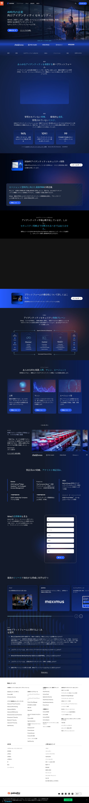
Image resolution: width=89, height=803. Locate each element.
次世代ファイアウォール (33, 691)
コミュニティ (48, 751)
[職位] (60, 540)
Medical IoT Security (11, 720)
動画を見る (11, 30)
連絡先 (37, 3)
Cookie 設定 (68, 799)
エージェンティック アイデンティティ (69, 703)
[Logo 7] (31, 45)
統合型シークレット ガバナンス (68, 709)
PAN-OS (29, 707)
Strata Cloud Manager (32, 702)
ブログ (26, 3)
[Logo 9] (55, 45)
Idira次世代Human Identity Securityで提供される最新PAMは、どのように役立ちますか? (36, 655)
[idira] (10, 3)
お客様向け (9, 759)
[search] (75, 3)
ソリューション (20, 3)
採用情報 (9, 751)
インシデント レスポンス (66, 725)
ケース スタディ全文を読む (13, 453)
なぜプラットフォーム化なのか (31, 53)
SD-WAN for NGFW (32, 704)
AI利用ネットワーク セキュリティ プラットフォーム (18, 687)
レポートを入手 (75, 165)
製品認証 (47, 767)
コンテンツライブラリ (50, 753)
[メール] (60, 530)
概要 (8, 53)
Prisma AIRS (10, 694)
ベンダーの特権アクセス (66, 714)
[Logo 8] (43, 45)
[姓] (60, 525)
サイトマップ (48, 772)
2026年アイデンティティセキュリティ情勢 (36, 146)
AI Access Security (11, 697)
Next (81, 616)
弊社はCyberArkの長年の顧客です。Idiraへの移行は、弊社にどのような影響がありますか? (36, 636)
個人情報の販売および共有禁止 (52, 780)
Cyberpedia (48, 756)
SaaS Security (10, 725)
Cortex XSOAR (46, 717)
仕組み (45, 53)
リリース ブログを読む (25, 30)
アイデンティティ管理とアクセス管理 (69, 693)
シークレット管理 (65, 706)
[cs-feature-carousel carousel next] (86, 440)
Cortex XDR (45, 714)
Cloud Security (46, 691)
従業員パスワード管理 (66, 701)
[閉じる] (86, 799)
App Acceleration (31, 721)
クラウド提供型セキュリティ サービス (15, 701)
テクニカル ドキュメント (51, 775)
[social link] (59, 794)
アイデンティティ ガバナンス (67, 698)
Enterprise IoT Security (12, 717)
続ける (59, 557)
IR (7, 761)
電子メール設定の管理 (50, 761)
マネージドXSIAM (46, 726)
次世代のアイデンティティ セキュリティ (69, 687)
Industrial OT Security (12, 722)
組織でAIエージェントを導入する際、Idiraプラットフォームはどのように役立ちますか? (35, 667)
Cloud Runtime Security (48, 702)
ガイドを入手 (76, 298)
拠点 (8, 764)
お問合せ (9, 753)
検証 (68, 53)
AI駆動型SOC (46, 709)
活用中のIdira (78, 53)
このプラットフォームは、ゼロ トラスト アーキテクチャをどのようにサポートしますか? (36, 649)
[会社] (60, 535)
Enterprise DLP (31, 727)
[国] (60, 551)
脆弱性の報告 (48, 770)
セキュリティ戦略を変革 (66, 728)
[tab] (37, 455)
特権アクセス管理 (65, 690)
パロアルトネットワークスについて (14, 748)
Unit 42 (47, 778)
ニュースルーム (10, 767)
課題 (17, 53)
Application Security (47, 696)
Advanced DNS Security (12, 712)
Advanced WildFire (11, 709)
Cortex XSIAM (46, 711)
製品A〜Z (48, 764)
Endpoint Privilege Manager (67, 695)
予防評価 (63, 722)
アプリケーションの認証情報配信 (68, 711)
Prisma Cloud (46, 705)
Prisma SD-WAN (31, 735)
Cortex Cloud (46, 694)
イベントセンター (49, 759)
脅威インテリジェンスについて (67, 730)
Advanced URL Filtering (12, 706)
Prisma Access (31, 730)
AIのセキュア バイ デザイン (13, 691)
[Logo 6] (19, 45)
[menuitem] (11, 3)
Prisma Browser (31, 733)
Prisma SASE (30, 718)
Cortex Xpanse (46, 719)
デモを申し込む (83, 3)
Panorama (30, 710)
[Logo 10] (68, 45)
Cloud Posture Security (48, 699)
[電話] (60, 546)
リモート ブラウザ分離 (32, 738)
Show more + (44, 672)
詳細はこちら (14, 202)
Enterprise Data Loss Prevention (14, 714)
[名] (60, 519)
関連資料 (32, 3)
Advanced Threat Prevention (13, 703)
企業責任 (9, 756)
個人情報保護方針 (8, 801)
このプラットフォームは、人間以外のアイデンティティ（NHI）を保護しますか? (33, 661)
